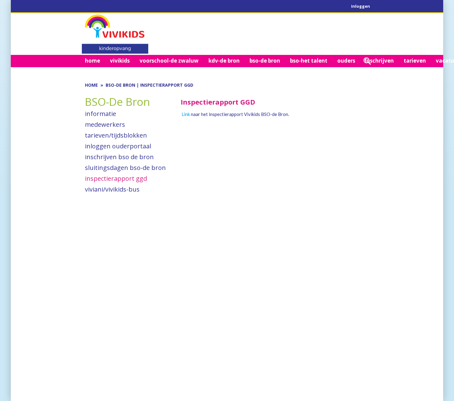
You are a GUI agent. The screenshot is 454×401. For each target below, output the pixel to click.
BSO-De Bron (120, 85)
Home (91, 85)
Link (186, 114)
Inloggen (360, 6)
